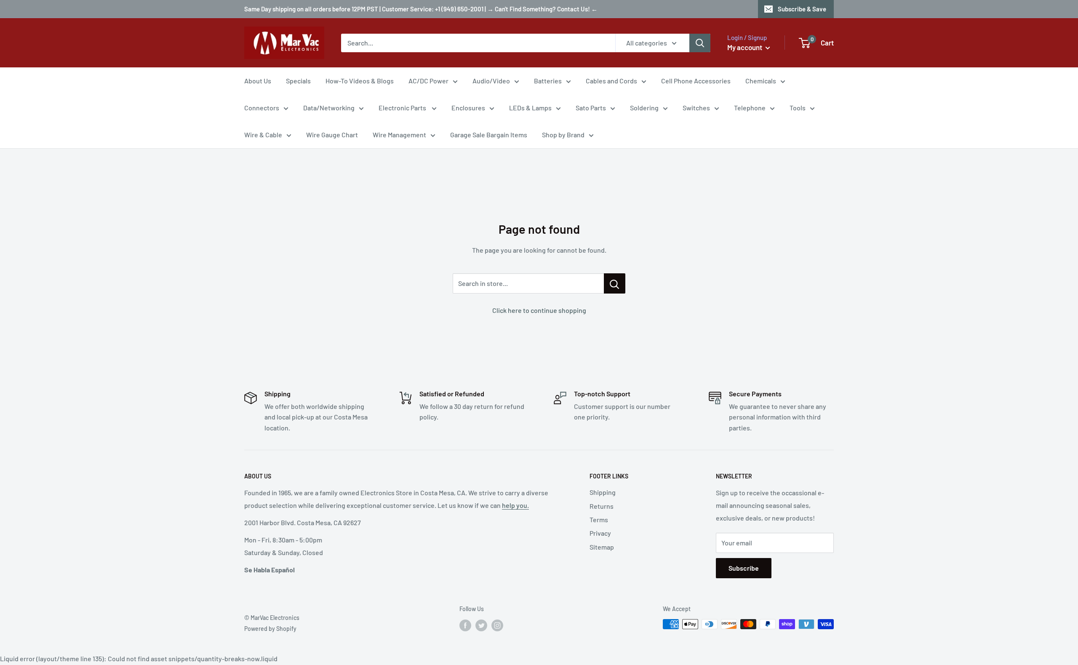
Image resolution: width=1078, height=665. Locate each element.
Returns (602, 506)
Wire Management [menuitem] (399, 135)
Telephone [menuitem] (750, 108)
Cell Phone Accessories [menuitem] (696, 81)
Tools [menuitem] (798, 108)
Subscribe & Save (802, 9)
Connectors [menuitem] (261, 108)
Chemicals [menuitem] (760, 81)
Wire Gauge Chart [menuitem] (332, 135)
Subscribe (743, 568)
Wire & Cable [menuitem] (263, 135)
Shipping (603, 492)
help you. (515, 505)
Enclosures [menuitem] (468, 108)
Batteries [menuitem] (548, 81)
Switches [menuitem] (696, 108)
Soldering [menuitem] (644, 108)
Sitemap (602, 547)
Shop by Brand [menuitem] (563, 135)
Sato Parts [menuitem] (591, 108)
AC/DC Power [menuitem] (428, 81)
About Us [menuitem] (257, 81)
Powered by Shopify (270, 628)
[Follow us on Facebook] (465, 625)
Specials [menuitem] (298, 81)
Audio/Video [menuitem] (491, 81)
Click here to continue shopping (539, 310)
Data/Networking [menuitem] (329, 108)
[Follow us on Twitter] (481, 625)
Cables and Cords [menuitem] (611, 81)
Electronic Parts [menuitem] (403, 108)
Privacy (600, 533)
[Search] (699, 43)
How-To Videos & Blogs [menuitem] (360, 81)
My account (745, 47)
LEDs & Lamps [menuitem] (530, 108)
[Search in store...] (614, 283)
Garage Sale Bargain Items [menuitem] (488, 135)
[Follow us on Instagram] (497, 625)
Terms (599, 519)
